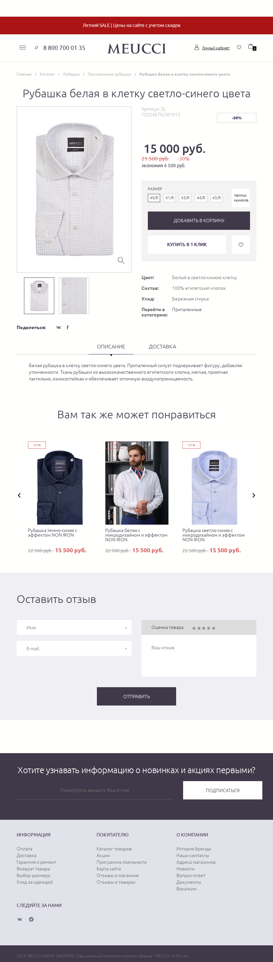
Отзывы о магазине (118, 875)
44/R (201, 198)
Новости (185, 868)
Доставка (26, 855)
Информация (34, 834)
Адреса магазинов (196, 862)
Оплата (24, 848)
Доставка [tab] (162, 346)
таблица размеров (241, 198)
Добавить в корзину (199, 220)
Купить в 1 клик (187, 244)
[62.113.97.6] (136, 47)
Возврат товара (33, 868)
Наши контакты (192, 855)
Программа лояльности (122, 862)
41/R (169, 198)
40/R (154, 198)
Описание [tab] (111, 346)
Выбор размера (33, 875)
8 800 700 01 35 (64, 47)
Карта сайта (109, 868)
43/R (185, 198)
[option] (74, 189)
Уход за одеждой (35, 882)
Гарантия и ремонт (36, 862)
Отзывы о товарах (116, 882)
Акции (103, 855)
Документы (188, 882)
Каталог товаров (114, 848)
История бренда (193, 848)
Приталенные (187, 309)
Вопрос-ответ (190, 875)
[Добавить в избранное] (241, 245)
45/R (216, 198)
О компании (192, 834)
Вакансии (186, 888)
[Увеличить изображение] (121, 259)
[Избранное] (239, 47)
